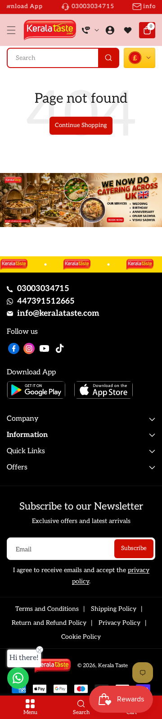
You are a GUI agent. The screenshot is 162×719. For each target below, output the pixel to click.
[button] (13, 30)
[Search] (108, 58)
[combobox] (63, 58)
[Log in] (110, 30)
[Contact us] (18, 678)
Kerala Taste (113, 665)
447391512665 (46, 301)
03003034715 (43, 288)
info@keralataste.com (58, 313)
